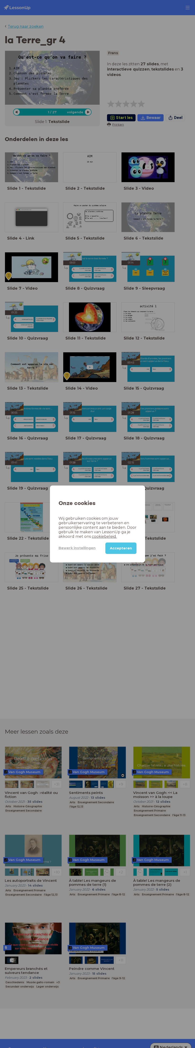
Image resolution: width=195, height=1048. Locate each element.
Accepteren (121, 548)
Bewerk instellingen (77, 548)
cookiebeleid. (104, 536)
